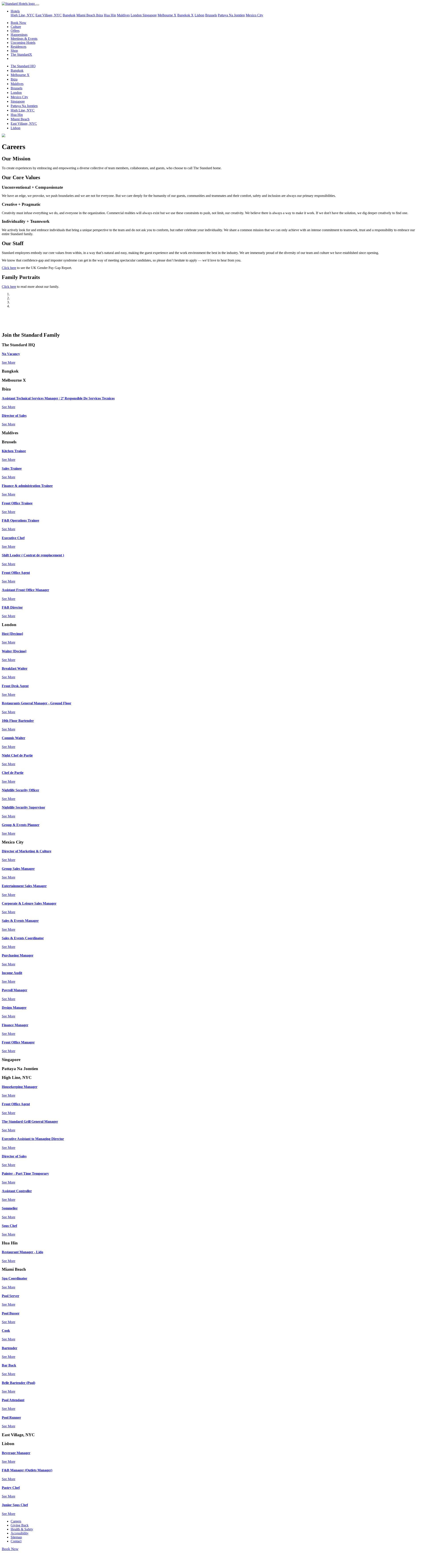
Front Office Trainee (17, 503)
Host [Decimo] (12, 634)
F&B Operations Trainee (20, 520)
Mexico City (254, 15)
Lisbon (199, 15)
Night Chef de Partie (17, 755)
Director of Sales (14, 415)
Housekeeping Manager (19, 1087)
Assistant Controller (17, 1191)
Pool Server (10, 1296)
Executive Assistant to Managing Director (33, 1139)
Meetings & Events (24, 38)
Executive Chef (13, 538)
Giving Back (20, 1525)
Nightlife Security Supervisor (23, 807)
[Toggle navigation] (37, 5)
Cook (6, 1330)
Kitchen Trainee (14, 451)
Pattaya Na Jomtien (231, 15)
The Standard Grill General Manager (30, 1121)
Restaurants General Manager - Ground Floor (36, 703)
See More (8, 362)
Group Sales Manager (18, 869)
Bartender (9, 1348)
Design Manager (14, 1007)
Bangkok (69, 15)
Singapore (150, 15)
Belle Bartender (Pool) (18, 1383)
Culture (16, 27)
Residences (18, 46)
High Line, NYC (23, 15)
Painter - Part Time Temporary (25, 1173)
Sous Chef (9, 1226)
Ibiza (99, 15)
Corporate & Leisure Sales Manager (29, 903)
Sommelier (10, 1208)
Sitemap (16, 1537)
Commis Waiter (13, 738)
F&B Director (12, 607)
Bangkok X (185, 15)
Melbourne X (167, 15)
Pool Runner (11, 1417)
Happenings (19, 35)
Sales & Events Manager (20, 921)
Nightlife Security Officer (20, 790)
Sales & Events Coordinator (23, 938)
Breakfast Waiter (14, 668)
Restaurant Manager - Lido (22, 1252)
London (137, 15)
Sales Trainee (12, 468)
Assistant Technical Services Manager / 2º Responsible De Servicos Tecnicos (58, 398)
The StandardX (21, 54)
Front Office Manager (18, 1042)
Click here (9, 268)
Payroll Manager (14, 990)
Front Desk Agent (15, 686)
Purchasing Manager (17, 955)
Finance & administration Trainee (27, 486)
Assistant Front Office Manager (25, 590)
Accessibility (20, 1533)
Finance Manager (15, 1025)
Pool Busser (10, 1313)
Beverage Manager (16, 1453)
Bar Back (9, 1365)
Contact (16, 1541)
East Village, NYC (48, 15)
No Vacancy (11, 354)
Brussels (211, 15)
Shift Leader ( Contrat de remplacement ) (33, 555)
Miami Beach (86, 15)
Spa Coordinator (14, 1278)
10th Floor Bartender (18, 721)
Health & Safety (22, 1529)
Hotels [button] (15, 11)
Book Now (18, 23)
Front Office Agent (16, 573)
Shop (14, 50)
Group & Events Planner (20, 825)
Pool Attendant (13, 1400)
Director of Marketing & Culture (26, 851)
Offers (15, 31)
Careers (16, 1521)
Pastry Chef (11, 1488)
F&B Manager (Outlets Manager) (27, 1470)
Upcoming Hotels (23, 42)
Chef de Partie (12, 773)
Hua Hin (110, 15)
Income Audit (12, 973)
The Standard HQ (23, 66)
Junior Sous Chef (15, 1505)
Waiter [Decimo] (14, 651)
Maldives (123, 15)
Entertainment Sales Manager (24, 886)
